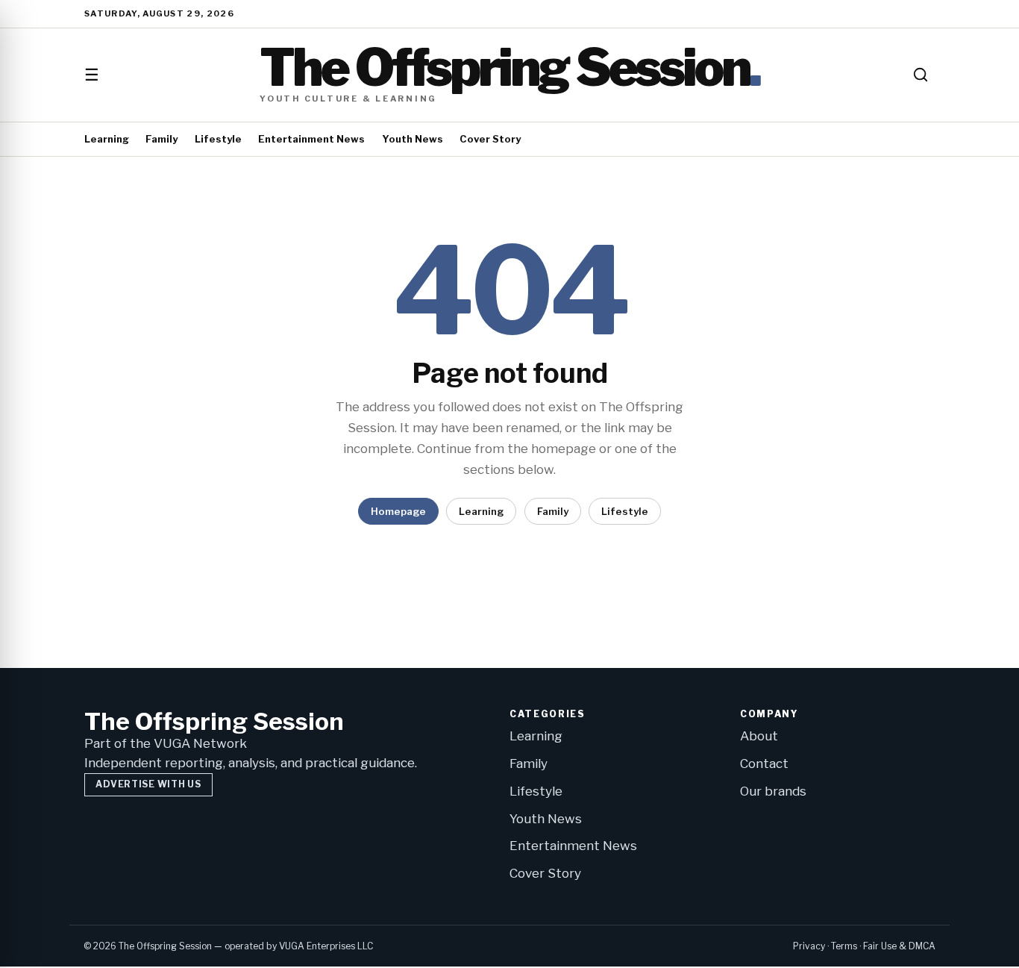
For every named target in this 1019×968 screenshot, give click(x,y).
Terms (844, 946)
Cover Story (490, 139)
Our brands (773, 791)
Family (161, 139)
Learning (106, 139)
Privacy (809, 946)
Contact (764, 763)
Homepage (398, 511)
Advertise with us (148, 784)
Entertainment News (311, 139)
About (759, 735)
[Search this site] (920, 74)
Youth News (412, 139)
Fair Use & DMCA (899, 946)
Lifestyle (218, 139)
